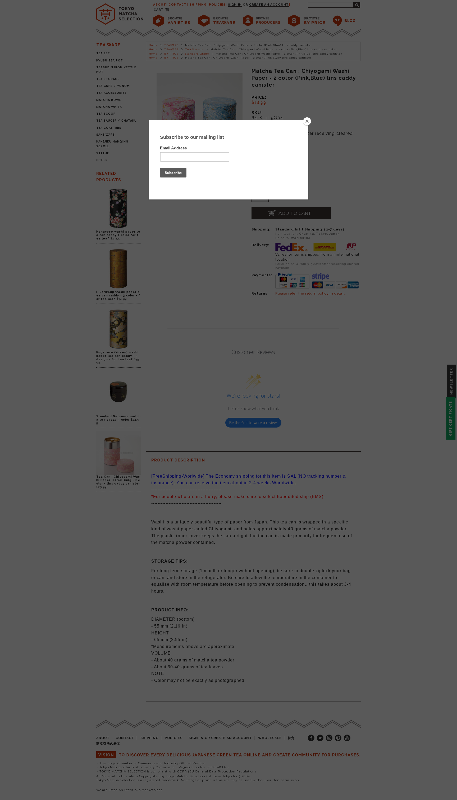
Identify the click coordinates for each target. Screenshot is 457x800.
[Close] (307, 121)
